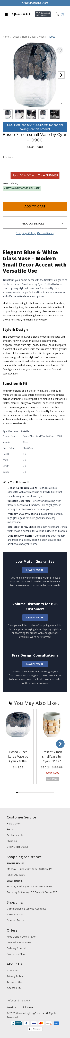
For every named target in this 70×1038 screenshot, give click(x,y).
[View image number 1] (8, 114)
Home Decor (29, 36)
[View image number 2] (19, 114)
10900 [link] (52, 36)
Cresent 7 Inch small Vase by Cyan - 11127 (52, 756)
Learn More (35, 570)
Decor (15, 36)
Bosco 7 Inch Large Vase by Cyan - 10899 (18, 756)
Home (6, 36)
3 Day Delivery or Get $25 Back (22, 188)
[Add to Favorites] (60, 50)
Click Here (14, 125)
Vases (42, 36)
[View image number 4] (43, 114)
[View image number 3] (31, 114)
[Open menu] (6, 14)
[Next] (60, 744)
